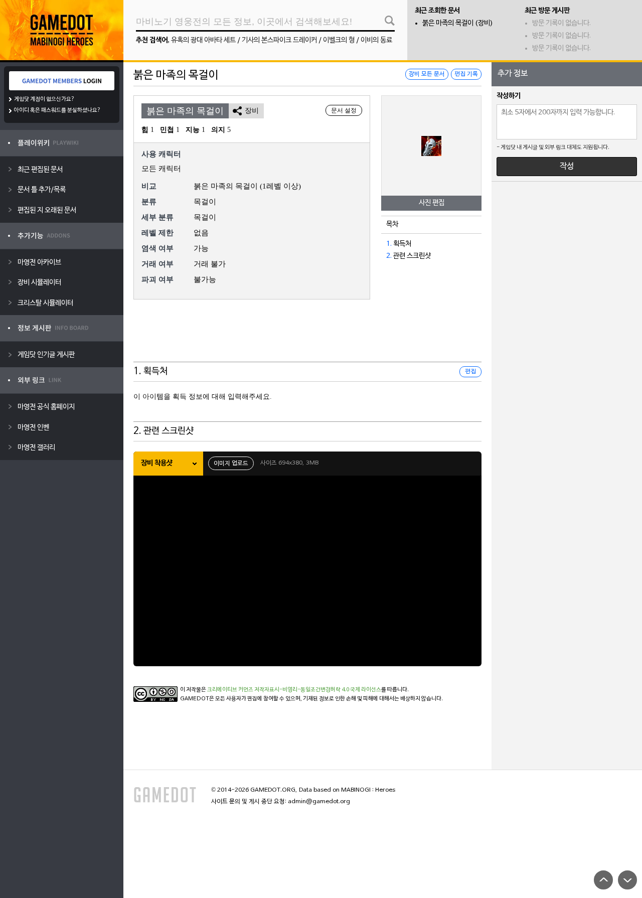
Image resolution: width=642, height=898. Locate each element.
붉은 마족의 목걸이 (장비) (457, 23)
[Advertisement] (307, 337)
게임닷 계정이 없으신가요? (44, 99)
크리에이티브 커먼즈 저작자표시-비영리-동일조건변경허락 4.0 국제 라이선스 (294, 690)
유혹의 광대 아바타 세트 (203, 40)
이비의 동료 (376, 40)
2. (389, 256)
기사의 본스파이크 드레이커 (279, 40)
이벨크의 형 (339, 40)
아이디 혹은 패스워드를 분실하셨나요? (57, 110)
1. (389, 244)
